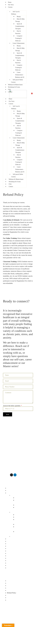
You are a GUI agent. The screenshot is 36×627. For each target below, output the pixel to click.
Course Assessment (13, 588)
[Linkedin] (15, 474)
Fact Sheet (10, 556)
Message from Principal (14, 548)
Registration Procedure (14, 595)
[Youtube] (8, 474)
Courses (9, 493)
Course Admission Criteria (15, 585)
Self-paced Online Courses (19, 536)
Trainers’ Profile (12, 563)
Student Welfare (12, 597)
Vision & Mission (12, 551)
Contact (9, 546)
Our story (10, 490)
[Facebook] (4, 474)
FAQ (8, 544)
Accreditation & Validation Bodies (18, 553)
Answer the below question (12, 406)
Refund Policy (11, 593)
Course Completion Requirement (17, 590)
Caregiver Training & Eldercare (21, 509)
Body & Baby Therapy (22, 498)
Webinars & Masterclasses (15, 539)
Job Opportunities (12, 600)
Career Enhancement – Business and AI (22, 533)
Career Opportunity (13, 568)
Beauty (17, 514)
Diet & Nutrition (20, 505)
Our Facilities (11, 560)
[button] (18, 485)
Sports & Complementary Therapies (23, 501)
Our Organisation (12, 558)
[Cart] (31, 94)
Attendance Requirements (15, 583)
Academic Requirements (14, 581)
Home (9, 488)
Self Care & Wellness (17, 495)
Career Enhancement (17, 512)
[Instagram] (11, 474)
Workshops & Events (13, 541)
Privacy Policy (11, 565)
